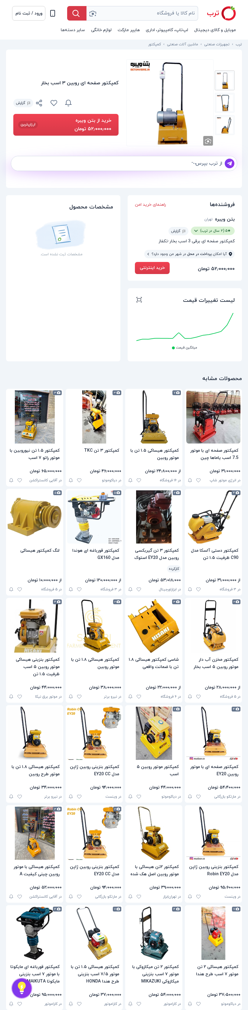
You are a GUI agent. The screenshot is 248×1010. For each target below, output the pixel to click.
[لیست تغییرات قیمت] (139, 300)
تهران (208, 219)
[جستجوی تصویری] (92, 13)
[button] (28, 13)
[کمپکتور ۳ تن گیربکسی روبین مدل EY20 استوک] (154, 517)
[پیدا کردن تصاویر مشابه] (208, 141)
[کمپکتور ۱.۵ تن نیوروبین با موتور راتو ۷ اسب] (35, 417)
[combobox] (142, 13)
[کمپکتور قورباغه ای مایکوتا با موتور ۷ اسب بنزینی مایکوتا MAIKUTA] (35, 933)
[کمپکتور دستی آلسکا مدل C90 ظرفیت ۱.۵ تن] (213, 517)
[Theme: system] (52, 13)
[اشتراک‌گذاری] (39, 103)
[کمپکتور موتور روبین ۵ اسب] (154, 733)
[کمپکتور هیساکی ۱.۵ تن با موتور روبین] (154, 417)
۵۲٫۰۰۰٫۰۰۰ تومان (216, 269)
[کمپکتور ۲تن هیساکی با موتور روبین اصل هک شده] (154, 833)
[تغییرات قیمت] (68, 103)
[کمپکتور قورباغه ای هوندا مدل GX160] (94, 517)
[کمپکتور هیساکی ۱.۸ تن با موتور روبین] (94, 626)
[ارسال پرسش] (229, 163)
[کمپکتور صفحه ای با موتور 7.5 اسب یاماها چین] (213, 417)
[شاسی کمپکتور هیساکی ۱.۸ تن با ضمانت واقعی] (154, 626)
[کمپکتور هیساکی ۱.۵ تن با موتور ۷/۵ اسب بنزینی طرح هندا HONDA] (94, 933)
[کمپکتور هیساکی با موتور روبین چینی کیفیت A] (35, 833)
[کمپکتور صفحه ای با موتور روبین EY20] (213, 733)
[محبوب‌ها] (53, 103)
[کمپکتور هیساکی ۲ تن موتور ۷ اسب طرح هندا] (213, 933)
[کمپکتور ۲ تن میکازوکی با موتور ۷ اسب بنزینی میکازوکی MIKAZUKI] (154, 933)
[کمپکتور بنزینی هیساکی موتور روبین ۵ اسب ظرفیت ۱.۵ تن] (35, 626)
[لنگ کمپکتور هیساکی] (35, 517)
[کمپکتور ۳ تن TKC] (94, 417)
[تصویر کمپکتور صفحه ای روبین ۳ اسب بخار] (225, 80)
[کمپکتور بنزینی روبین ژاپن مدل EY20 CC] (94, 733)
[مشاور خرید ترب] (21, 988)
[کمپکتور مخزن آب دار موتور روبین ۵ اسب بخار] (213, 626)
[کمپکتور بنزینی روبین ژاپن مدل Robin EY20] (213, 833)
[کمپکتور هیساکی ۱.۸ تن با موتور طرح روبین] (35, 733)
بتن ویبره (225, 219)
